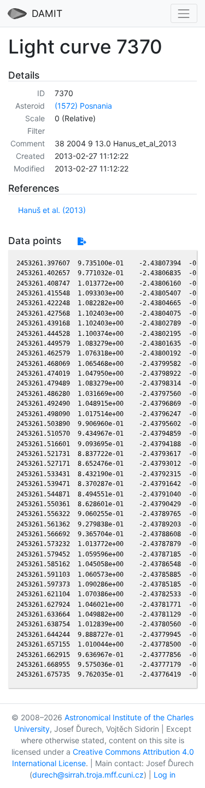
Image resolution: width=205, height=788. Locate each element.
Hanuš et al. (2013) (52, 210)
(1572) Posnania (83, 105)
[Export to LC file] (81, 241)
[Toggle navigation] (184, 13)
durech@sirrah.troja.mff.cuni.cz (88, 774)
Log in (164, 774)
